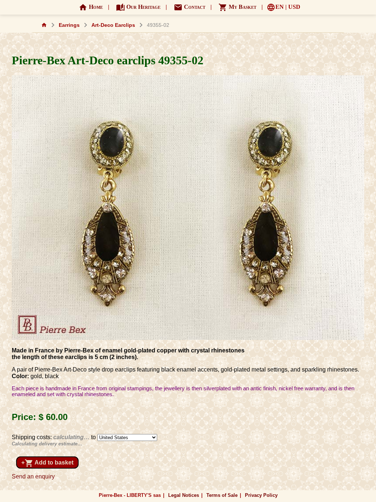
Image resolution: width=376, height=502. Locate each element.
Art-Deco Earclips (113, 25)
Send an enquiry (33, 476)
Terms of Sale (222, 495)
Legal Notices (183, 495)
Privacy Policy (261, 495)
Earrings (69, 25)
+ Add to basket (47, 463)
